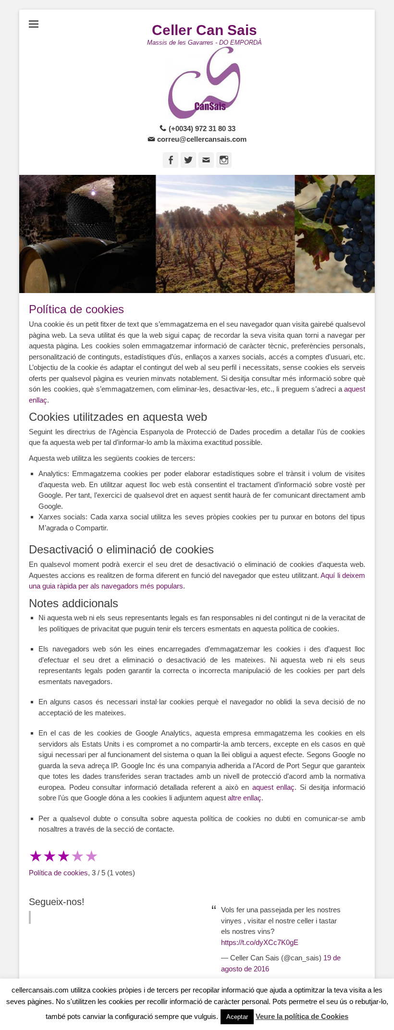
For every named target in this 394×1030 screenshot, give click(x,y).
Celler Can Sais (204, 30)
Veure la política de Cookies (302, 1016)
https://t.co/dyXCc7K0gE (259, 942)
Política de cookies (58, 873)
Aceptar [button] (237, 1016)
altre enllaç (244, 798)
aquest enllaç (273, 787)
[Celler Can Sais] (204, 83)
